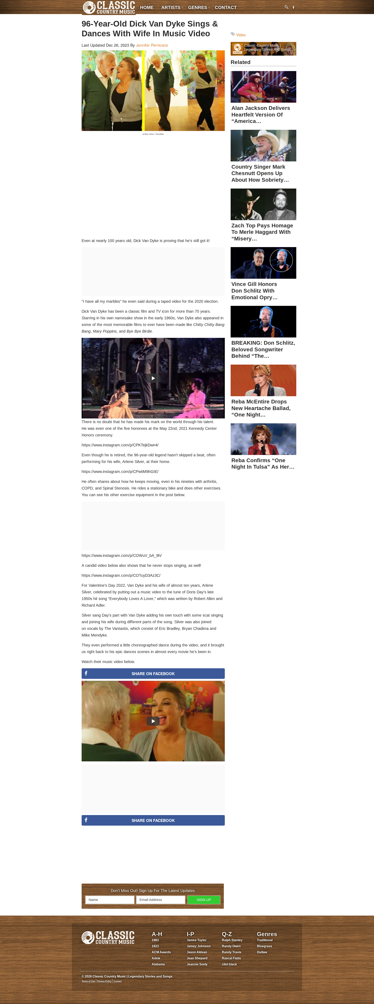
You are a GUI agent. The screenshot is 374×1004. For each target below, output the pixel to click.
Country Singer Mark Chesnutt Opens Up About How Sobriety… (260, 173)
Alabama (158, 964)
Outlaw (262, 952)
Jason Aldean (197, 952)
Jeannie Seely (197, 964)
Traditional (265, 940)
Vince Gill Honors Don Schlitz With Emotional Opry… (254, 290)
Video (241, 34)
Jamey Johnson (199, 946)
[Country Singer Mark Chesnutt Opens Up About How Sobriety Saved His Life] (263, 145)
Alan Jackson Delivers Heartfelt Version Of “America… (260, 114)
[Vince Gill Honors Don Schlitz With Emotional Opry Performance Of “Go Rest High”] (263, 263)
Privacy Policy (104, 981)
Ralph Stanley (232, 940)
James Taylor (196, 940)
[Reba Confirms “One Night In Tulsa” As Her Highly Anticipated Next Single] (263, 439)
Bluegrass (264, 946)
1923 (155, 946)
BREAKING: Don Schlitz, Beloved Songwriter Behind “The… (263, 349)
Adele (156, 958)
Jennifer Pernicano (152, 45)
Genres (197, 7)
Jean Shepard (197, 958)
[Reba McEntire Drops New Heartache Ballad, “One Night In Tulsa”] (263, 380)
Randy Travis (231, 952)
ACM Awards (161, 952)
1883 (155, 940)
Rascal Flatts (231, 958)
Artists (170, 7)
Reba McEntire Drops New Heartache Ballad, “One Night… (261, 408)
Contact (226, 7)
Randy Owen (231, 946)
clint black (229, 964)
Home (146, 7)
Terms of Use (88, 981)
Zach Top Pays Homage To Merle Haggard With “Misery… (262, 232)
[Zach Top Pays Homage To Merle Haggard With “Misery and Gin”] (263, 204)
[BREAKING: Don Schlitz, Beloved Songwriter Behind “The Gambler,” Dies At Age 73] (263, 321)
